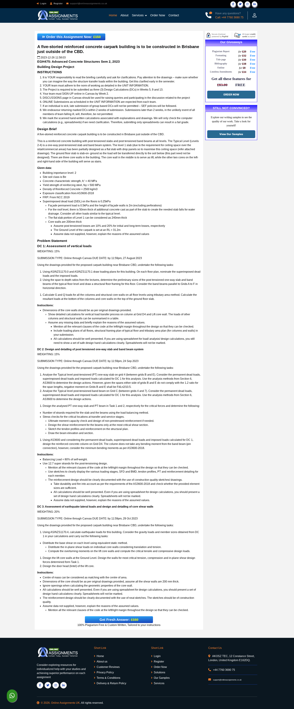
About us (102, 661)
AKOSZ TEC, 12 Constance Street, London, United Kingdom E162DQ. (231, 658)
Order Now (157, 15)
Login (43, 3)
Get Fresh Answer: (119, 620)
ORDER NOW (231, 94)
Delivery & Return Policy (111, 683)
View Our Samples (231, 134)
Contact (173, 15)
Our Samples (162, 677)
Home (113, 15)
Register (58, 3)
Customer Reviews (108, 667)
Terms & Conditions (108, 677)
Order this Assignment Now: (73, 37)
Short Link (100, 647)
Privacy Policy (105, 672)
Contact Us (215, 647)
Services (138, 15)
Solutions (159, 672)
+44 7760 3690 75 (223, 669)
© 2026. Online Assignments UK (60, 702)
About (124, 15)
